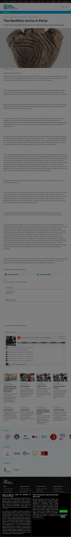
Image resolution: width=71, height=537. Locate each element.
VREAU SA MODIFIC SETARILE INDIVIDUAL (63, 516)
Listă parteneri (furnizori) (39, 518)
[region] (35, 515)
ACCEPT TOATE (63, 511)
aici (15, 524)
